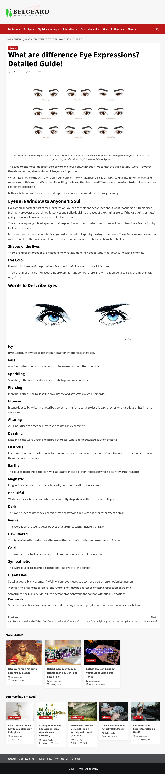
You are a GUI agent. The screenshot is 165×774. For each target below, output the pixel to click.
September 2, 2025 (18, 680)
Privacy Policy (44, 758)
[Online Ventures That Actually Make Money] (113, 711)
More (131, 29)
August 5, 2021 (35, 72)
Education (68, 29)
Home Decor (15, 717)
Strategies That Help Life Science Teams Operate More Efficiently (50, 730)
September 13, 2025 (144, 739)
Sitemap (76, 758)
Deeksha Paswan (18, 72)
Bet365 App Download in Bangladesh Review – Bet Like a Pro (62, 673)
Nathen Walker (17, 677)
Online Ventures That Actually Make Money (113, 727)
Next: (121, 619)
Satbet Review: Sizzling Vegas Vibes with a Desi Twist (100, 673)
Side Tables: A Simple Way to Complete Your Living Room (20, 729)
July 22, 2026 (16, 739)
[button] (157, 29)
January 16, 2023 (56, 684)
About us (11, 758)
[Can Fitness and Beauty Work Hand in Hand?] (145, 711)
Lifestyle (138, 717)
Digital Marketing (47, 29)
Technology (46, 717)
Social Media (77, 717)
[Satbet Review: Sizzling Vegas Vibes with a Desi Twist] (102, 652)
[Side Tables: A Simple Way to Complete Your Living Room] (20, 711)
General (107, 29)
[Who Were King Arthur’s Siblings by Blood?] (24, 652)
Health (118, 29)
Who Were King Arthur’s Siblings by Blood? (22, 671)
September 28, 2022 (97, 684)
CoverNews (75, 768)
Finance (106, 717)
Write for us (61, 758)
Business (13, 29)
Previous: (43, 619)
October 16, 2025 (111, 736)
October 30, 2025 (80, 743)
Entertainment (89, 29)
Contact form (26, 758)
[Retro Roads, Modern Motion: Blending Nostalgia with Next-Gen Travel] (82, 711)
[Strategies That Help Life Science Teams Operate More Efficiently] (51, 711)
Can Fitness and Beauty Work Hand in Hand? (144, 729)
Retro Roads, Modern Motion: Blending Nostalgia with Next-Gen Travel (82, 730)
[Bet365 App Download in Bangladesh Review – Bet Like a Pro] (63, 652)
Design (28, 29)
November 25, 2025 (50, 743)
